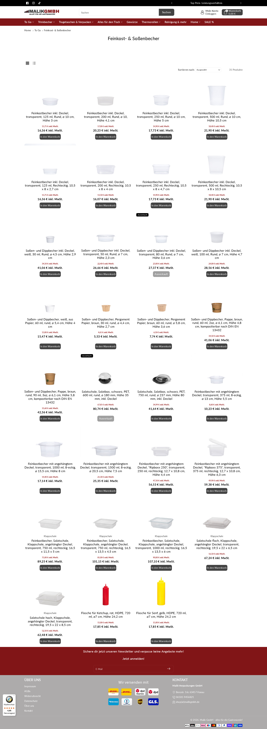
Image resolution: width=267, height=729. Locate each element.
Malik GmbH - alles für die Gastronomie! (221, 719)
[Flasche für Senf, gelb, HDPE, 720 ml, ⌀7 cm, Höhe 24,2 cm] (161, 592)
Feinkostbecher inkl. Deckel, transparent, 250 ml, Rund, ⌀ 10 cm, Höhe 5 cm (161, 116)
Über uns (29, 705)
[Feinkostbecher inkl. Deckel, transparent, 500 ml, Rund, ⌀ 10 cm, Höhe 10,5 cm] (217, 92)
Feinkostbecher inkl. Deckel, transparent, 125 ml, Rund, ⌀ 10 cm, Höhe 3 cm (50, 116)
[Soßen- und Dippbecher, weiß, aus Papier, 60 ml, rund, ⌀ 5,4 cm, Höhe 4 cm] (50, 298)
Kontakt (28, 710)
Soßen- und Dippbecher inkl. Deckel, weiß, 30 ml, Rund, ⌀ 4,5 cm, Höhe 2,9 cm (50, 254)
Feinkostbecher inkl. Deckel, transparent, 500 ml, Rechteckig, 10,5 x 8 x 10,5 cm (217, 185)
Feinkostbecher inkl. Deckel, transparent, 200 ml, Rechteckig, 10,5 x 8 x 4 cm (106, 185)
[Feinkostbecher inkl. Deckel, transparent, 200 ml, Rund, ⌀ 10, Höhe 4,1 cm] (106, 92)
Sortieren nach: (186, 69)
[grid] (27, 63)
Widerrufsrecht (32, 696)
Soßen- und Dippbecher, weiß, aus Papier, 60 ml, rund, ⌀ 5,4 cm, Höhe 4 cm (50, 322)
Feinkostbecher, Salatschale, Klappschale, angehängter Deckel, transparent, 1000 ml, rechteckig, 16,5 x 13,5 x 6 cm (161, 546)
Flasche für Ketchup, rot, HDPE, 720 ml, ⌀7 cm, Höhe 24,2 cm (105, 614)
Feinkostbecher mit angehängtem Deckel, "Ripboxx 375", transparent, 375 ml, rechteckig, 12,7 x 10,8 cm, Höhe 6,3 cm (217, 469)
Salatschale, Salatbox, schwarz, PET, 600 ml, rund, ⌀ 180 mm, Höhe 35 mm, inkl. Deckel (106, 395)
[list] (34, 63)
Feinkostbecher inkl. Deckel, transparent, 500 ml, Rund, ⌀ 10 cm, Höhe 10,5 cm (217, 116)
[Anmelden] (169, 668)
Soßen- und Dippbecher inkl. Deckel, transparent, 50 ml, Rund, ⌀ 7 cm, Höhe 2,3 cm (105, 254)
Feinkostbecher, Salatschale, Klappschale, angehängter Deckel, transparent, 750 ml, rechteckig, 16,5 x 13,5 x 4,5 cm (106, 546)
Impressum (30, 686)
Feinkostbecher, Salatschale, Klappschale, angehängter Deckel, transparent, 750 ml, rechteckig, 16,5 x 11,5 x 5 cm (50, 546)
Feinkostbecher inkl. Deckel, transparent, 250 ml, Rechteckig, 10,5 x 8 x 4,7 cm (161, 185)
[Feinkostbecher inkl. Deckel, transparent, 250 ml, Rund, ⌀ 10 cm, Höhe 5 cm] (161, 92)
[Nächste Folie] (241, 3)
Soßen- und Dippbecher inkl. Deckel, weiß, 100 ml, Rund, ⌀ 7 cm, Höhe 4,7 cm (216, 254)
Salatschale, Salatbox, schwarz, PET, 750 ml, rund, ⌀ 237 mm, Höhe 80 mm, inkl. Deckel (161, 395)
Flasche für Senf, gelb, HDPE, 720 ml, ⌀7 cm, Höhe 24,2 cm (161, 614)
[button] (232, 12)
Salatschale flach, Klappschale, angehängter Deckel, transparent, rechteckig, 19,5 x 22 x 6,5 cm (217, 544)
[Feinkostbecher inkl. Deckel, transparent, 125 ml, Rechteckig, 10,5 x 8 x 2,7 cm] (50, 161)
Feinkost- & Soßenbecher (57, 30)
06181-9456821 (185, 697)
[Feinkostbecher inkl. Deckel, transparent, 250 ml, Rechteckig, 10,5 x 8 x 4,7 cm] (161, 161)
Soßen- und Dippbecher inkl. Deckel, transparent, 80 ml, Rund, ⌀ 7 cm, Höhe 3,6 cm (161, 254)
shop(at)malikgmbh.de (188, 701)
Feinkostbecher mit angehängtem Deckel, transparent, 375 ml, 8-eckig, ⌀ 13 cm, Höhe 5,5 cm (217, 395)
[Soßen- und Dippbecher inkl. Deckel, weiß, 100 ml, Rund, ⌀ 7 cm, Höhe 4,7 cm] (217, 229)
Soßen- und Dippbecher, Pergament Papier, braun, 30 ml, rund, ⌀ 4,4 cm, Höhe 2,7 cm (105, 322)
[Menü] (14, 696)
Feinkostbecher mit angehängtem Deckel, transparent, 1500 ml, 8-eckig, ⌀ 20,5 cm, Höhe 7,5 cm (105, 467)
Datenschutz (31, 700)
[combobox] (126, 12)
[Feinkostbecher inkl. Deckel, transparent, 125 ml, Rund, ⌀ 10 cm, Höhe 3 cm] (50, 92)
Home (28, 30)
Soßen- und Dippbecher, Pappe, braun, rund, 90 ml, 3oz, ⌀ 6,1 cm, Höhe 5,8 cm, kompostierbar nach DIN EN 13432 (50, 397)
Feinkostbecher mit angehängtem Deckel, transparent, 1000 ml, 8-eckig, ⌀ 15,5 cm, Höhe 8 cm (50, 467)
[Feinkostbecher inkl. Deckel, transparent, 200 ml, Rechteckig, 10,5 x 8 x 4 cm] (106, 161)
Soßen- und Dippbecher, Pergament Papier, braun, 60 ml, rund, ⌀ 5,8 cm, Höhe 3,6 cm (161, 322)
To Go (37, 30)
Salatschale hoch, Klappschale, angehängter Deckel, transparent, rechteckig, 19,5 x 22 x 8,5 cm (50, 621)
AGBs (27, 691)
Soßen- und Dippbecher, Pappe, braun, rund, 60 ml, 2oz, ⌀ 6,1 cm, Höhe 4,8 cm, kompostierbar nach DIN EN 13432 (217, 324)
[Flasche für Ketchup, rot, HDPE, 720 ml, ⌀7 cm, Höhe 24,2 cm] (106, 592)
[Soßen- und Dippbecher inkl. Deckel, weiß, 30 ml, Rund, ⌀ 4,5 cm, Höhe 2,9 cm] (50, 229)
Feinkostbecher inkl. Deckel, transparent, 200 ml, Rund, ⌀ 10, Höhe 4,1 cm (106, 116)
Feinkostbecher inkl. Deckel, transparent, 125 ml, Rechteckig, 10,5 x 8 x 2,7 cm (50, 185)
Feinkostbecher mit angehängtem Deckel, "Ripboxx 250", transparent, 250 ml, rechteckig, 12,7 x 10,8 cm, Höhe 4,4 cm (161, 469)
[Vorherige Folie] (172, 3)
